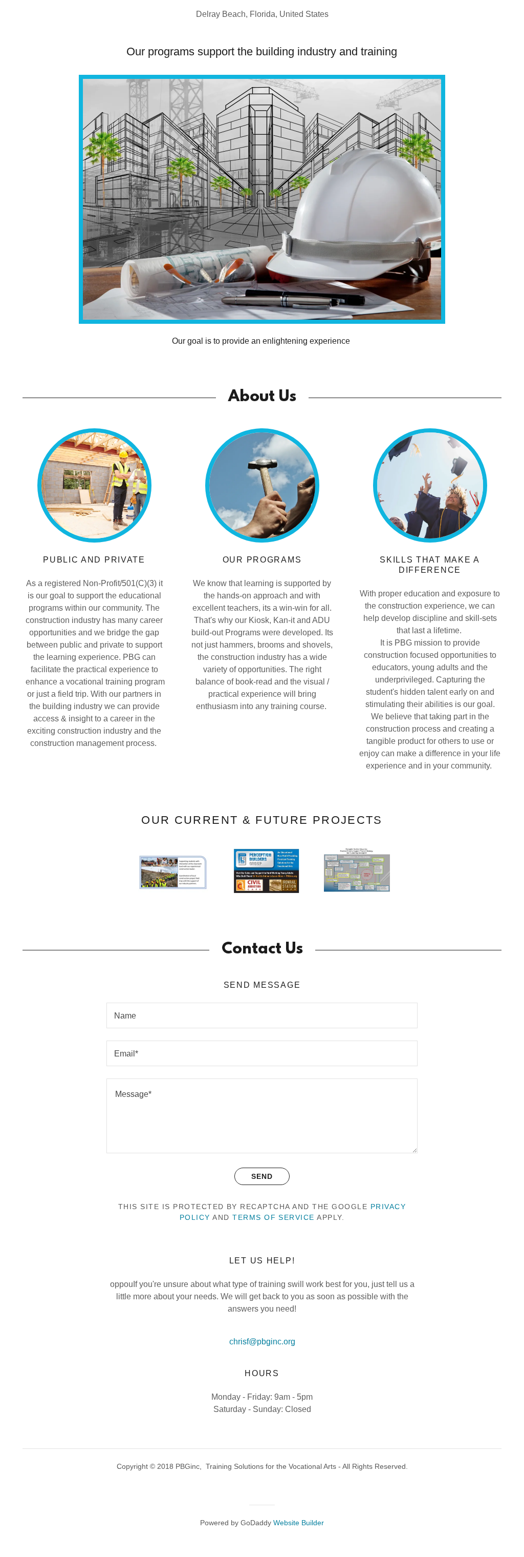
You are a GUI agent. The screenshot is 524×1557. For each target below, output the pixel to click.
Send (262, 1176)
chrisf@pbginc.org (262, 1341)
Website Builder (298, 1523)
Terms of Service (273, 1217)
